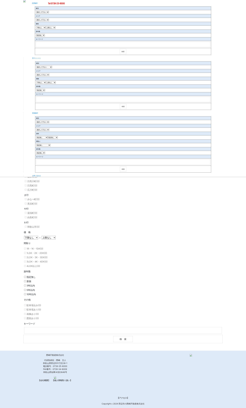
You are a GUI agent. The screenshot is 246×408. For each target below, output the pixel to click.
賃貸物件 (35, 113)
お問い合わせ (36, 176)
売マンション (36, 58)
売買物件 (35, 3)
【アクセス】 (123, 398)
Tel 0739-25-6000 (56, 3)
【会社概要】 (44, 380)
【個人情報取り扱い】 (62, 380)
